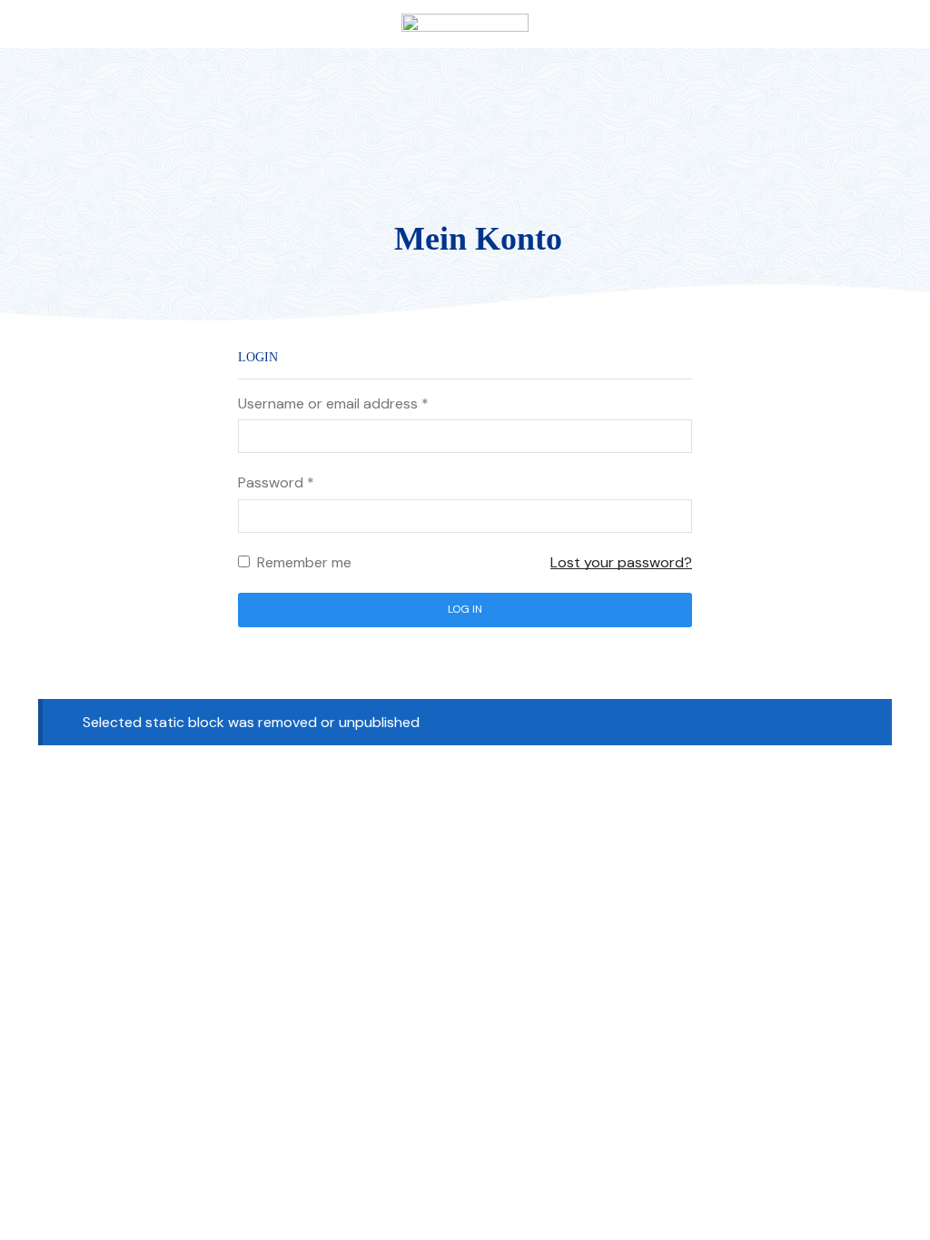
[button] (21, 24)
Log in (465, 609)
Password (276, 482)
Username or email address (333, 403)
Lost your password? (621, 562)
